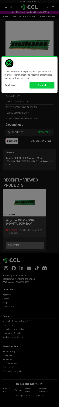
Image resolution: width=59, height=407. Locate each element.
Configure (10, 85)
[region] (30, 74)
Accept (42, 85)
